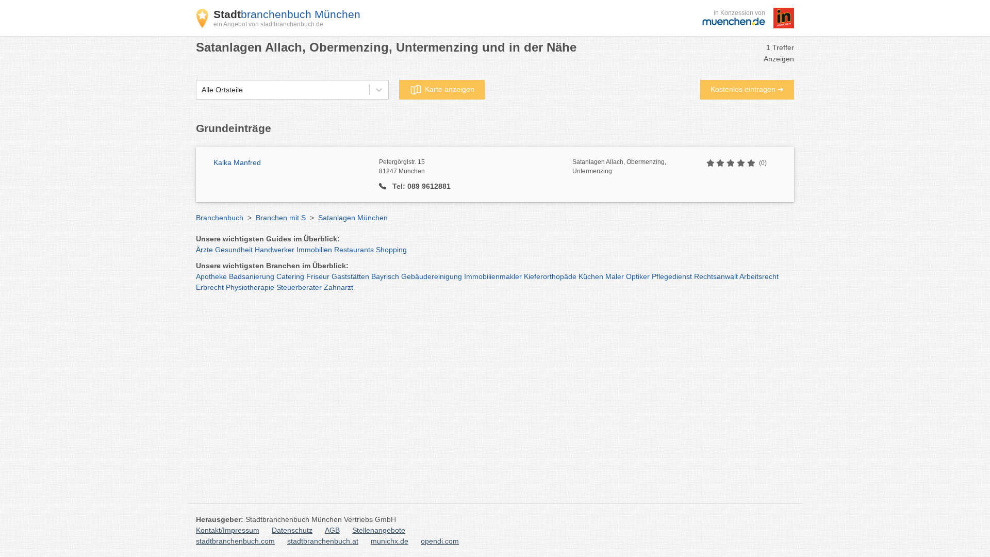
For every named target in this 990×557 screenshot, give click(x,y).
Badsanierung (251, 276)
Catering (290, 276)
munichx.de (389, 541)
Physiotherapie (250, 287)
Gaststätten (350, 276)
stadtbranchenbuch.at (322, 541)
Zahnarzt (338, 287)
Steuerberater (299, 287)
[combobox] (202, 90)
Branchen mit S (281, 218)
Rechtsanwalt (716, 276)
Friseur (317, 276)
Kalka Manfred (237, 162)
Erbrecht (210, 287)
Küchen (591, 276)
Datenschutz (292, 530)
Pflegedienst (672, 276)
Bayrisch (385, 276)
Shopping (391, 249)
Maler (614, 276)
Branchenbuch (219, 218)
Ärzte (204, 249)
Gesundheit (234, 249)
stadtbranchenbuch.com (235, 541)
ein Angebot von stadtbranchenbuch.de (268, 24)
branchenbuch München (286, 14)
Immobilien (314, 249)
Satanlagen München (353, 218)
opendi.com (440, 541)
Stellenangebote (378, 530)
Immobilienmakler (493, 276)
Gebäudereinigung (431, 276)
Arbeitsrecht (759, 276)
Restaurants (354, 249)
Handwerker (274, 249)
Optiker (638, 276)
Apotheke (211, 276)
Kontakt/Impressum (227, 530)
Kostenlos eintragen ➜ (747, 89)
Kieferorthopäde (550, 276)
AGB (332, 530)
